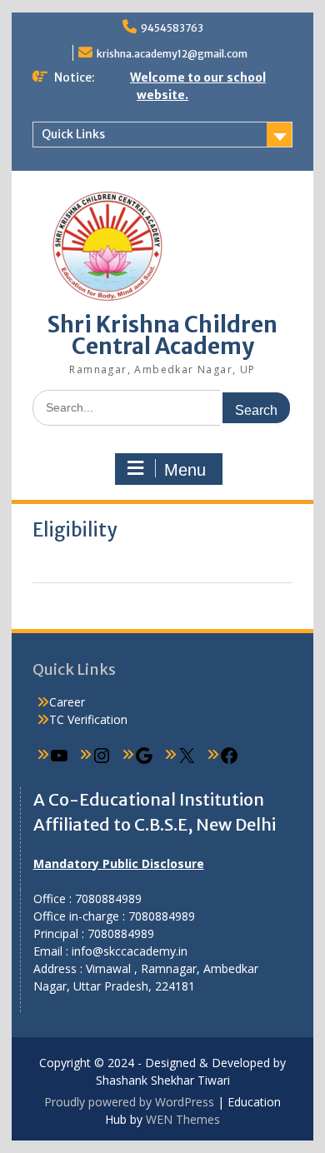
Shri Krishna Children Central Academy (163, 335)
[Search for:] (162, 407)
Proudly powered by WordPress (129, 1102)
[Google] (144, 761)
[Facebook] (229, 761)
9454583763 (172, 28)
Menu (185, 470)
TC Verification (88, 719)
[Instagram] (102, 761)
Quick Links (73, 134)
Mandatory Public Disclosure (118, 863)
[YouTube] (59, 761)
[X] (187, 761)
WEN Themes (183, 1119)
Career (67, 702)
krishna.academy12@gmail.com (172, 53)
